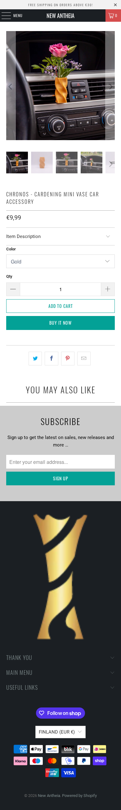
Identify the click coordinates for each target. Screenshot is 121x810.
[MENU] (3, 15)
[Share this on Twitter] (35, 358)
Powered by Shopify (79, 795)
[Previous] (11, 86)
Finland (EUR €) (57, 732)
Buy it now (60, 322)
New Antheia (60, 15)
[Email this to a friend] (84, 358)
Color (11, 249)
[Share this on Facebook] (51, 358)
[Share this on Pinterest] (67, 358)
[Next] (110, 86)
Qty (9, 276)
